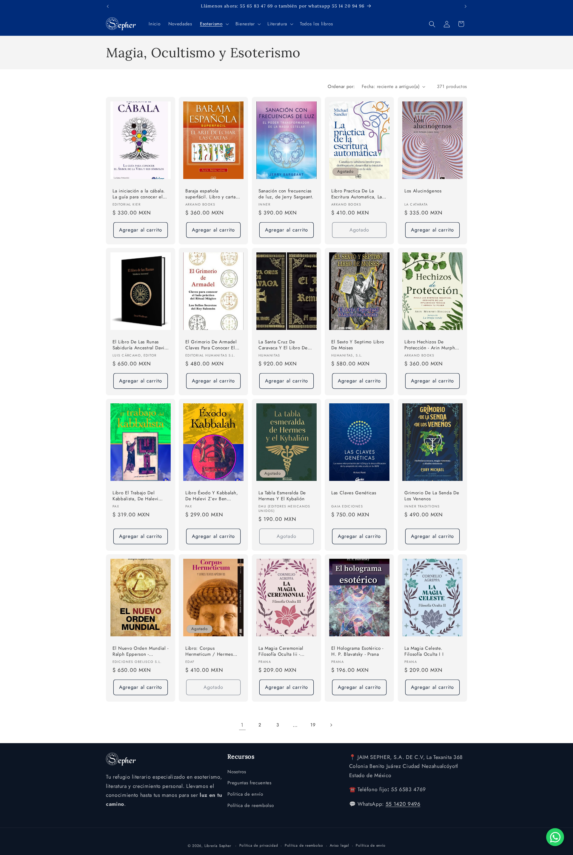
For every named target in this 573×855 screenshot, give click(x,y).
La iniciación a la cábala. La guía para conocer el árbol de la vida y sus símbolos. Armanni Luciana (139, 194)
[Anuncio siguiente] (465, 6)
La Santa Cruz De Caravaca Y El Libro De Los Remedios (283, 345)
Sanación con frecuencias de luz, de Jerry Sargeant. (286, 194)
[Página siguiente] (331, 725)
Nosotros (236, 771)
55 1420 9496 (403, 804)
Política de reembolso (250, 805)
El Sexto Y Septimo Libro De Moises (357, 345)
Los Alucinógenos (423, 191)
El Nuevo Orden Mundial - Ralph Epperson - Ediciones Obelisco (141, 651)
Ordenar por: (341, 86)
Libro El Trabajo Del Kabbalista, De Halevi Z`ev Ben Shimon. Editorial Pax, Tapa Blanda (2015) (140, 496)
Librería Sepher (217, 845)
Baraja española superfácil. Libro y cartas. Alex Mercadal (212, 194)
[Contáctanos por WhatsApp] (555, 837)
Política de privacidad (258, 845)
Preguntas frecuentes (249, 783)
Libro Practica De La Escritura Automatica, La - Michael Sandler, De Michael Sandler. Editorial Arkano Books (358, 194)
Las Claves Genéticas (353, 493)
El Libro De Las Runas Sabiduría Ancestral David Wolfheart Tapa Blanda (140, 345)
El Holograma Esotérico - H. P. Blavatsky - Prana (357, 651)
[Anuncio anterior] (107, 6)
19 (312, 725)
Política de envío (370, 845)
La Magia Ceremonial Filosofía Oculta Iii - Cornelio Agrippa (281, 651)
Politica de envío (245, 794)
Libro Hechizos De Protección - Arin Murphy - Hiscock (432, 345)
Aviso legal (339, 845)
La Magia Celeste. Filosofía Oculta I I (423, 651)
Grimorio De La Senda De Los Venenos (431, 496)
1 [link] (242, 725)
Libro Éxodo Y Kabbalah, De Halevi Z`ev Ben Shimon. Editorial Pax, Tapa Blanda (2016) (211, 496)
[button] (213, 24)
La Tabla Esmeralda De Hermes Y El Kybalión (282, 496)
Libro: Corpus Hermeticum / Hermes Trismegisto (209, 651)
